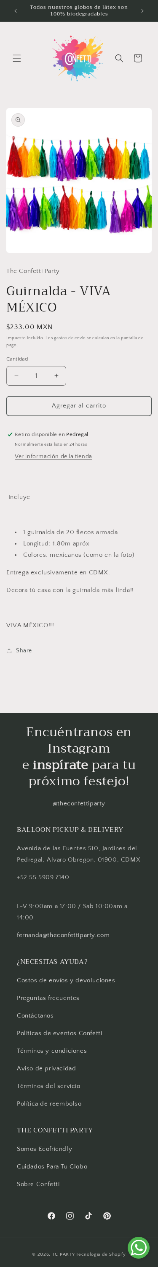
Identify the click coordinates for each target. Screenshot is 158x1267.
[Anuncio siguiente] (142, 11)
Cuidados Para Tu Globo (52, 1166)
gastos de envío (70, 338)
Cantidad (17, 359)
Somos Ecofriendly (45, 1149)
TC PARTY (63, 1254)
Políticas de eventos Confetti (59, 1033)
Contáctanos (35, 1015)
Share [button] (24, 650)
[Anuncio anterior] (15, 11)
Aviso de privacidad (46, 1068)
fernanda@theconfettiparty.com (63, 935)
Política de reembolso (49, 1103)
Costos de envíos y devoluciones (66, 980)
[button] (17, 58)
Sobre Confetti (38, 1184)
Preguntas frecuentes (48, 998)
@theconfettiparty (79, 803)
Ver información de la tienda (53, 456)
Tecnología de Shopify (101, 1254)
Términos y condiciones (52, 1050)
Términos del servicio (48, 1086)
